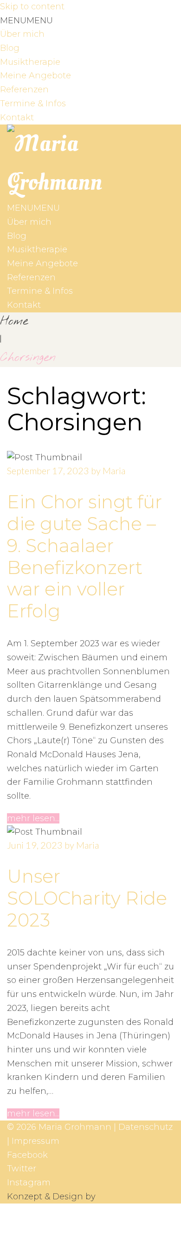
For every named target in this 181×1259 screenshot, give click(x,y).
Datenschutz (145, 1127)
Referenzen (24, 89)
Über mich (22, 34)
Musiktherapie (30, 62)
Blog (9, 48)
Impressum (35, 1141)
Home (14, 321)
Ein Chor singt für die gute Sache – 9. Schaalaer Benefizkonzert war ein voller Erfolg (84, 556)
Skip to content (32, 6)
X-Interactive (124, 1196)
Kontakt (17, 117)
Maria (114, 470)
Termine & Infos (33, 103)
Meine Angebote (35, 75)
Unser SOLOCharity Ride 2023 (87, 898)
